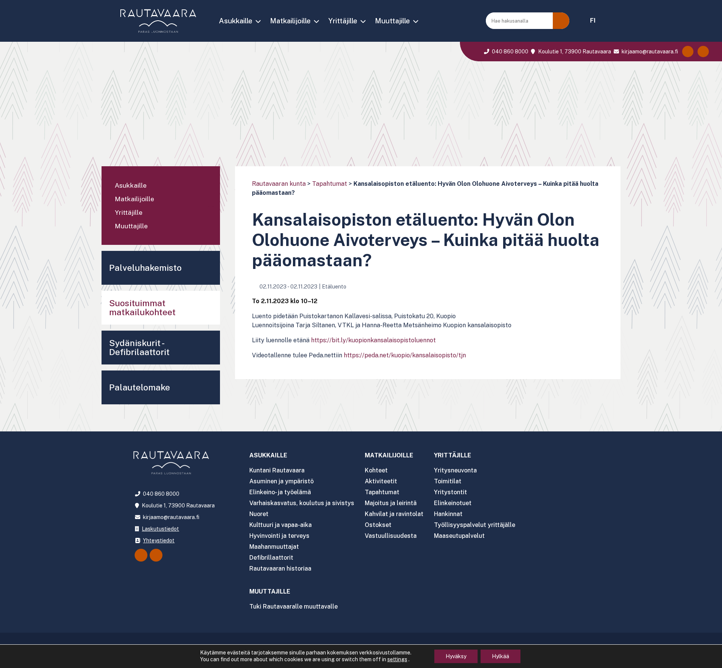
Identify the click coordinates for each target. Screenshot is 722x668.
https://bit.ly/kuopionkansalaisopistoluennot (373, 340)
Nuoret (258, 514)
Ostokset (378, 524)
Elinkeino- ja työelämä (280, 492)
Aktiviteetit (381, 481)
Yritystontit (450, 492)
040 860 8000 (509, 52)
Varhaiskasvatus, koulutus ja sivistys (301, 503)
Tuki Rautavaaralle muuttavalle (293, 606)
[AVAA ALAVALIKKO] (257, 21)
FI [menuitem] (593, 20)
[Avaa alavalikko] (210, 186)
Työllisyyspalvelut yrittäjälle (474, 524)
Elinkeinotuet (453, 503)
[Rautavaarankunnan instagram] (703, 51)
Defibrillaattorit (271, 557)
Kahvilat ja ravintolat (394, 514)
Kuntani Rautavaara (277, 470)
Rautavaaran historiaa (280, 568)
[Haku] (561, 20)
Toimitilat (447, 481)
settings (397, 659)
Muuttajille (392, 21)
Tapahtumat (329, 183)
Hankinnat (448, 514)
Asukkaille (235, 21)
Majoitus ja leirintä (391, 503)
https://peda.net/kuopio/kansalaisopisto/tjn (405, 355)
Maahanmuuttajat (274, 546)
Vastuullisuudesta (391, 535)
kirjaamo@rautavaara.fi (649, 52)
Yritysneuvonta (455, 470)
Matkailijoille (290, 21)
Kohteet (376, 470)
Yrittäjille (342, 21)
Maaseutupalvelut (459, 535)
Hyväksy (456, 656)
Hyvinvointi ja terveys (279, 535)
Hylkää (500, 656)
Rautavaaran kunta (279, 183)
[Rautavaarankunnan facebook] (687, 51)
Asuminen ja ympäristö (281, 481)
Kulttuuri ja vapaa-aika (280, 524)
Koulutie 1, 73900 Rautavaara (574, 52)
